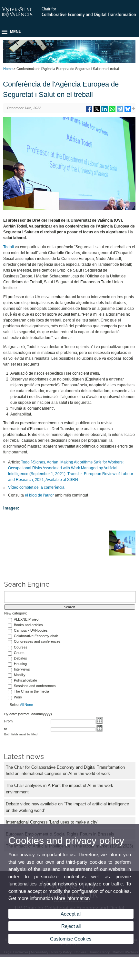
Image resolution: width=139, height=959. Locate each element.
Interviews (22, 669)
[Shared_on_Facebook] (89, 111)
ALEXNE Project (26, 619)
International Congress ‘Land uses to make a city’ (52, 822)
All (22, 705)
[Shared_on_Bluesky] (128, 111)
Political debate (25, 680)
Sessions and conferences (35, 686)
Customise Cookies (71, 938)
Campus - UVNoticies (31, 630)
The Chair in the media (31, 691)
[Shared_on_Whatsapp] (112, 111)
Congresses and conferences (37, 641)
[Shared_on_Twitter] (97, 111)
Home (8, 69)
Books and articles (28, 625)
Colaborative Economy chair (36, 636)
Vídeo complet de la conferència (36, 487)
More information (72, 898)
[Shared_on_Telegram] (120, 111)
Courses (20, 647)
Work (18, 697)
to (5, 729)
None (29, 705)
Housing (20, 664)
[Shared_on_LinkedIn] (104, 111)
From (8, 721)
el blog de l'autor (40, 495)
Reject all (71, 926)
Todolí (8, 247)
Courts (19, 653)
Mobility (19, 675)
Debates (20, 658)
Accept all (71, 914)
